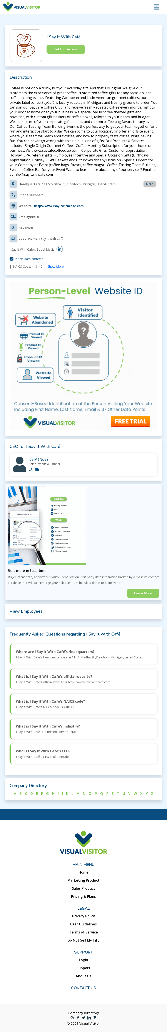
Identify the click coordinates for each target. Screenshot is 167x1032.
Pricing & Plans (83, 896)
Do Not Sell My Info (83, 940)
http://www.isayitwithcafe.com (59, 206)
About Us (83, 976)
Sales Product (83, 888)
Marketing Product (83, 880)
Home (83, 872)
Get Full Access (66, 49)
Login (83, 959)
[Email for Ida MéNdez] (37, 469)
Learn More (143, 593)
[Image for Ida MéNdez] (19, 471)
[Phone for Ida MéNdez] (30, 469)
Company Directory (83, 1013)
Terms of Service (83, 932)
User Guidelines (83, 924)
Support (83, 968)
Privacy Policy (83, 916)
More (149, 184)
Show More (55, 266)
